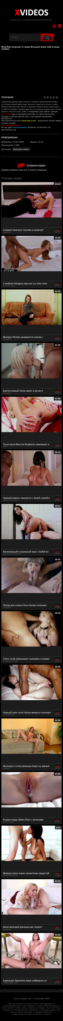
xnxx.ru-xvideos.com (22, 999)
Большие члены (21, 149)
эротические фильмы (11, 125)
